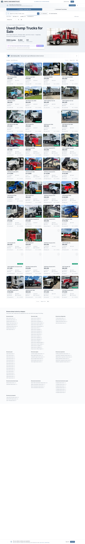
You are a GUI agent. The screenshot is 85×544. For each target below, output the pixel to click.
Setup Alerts (73, 5)
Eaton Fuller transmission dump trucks (39, 382)
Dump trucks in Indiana (36, 335)
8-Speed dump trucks (61, 382)
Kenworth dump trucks (11, 319)
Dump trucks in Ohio (35, 327)
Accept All (72, 541)
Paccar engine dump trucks (37, 358)
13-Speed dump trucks (61, 389)
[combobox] (11, 20)
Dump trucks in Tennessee (37, 321)
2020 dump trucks (10, 356)
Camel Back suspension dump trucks (64, 355)
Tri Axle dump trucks (61, 318)
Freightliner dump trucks (11, 324)
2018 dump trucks (10, 360)
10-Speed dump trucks (61, 384)
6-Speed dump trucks (61, 385)
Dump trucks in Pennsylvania (37, 326)
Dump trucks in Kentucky (36, 332)
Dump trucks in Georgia (36, 329)
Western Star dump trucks (12, 323)
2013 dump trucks (10, 368)
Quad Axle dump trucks (61, 319)
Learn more (42, 542)
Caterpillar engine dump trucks (38, 356)
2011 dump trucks (10, 371)
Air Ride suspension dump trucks (63, 353)
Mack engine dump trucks (37, 355)
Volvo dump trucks (10, 329)
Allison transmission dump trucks (38, 384)
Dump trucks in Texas (36, 319)
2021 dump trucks (10, 355)
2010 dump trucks (10, 373)
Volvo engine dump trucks (36, 361)
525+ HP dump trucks (11, 400)
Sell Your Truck (66, 1)
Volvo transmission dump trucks (37, 387)
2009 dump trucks (10, 374)
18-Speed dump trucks (61, 387)
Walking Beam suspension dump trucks (64, 356)
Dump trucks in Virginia (36, 340)
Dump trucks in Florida (36, 318)
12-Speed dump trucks (61, 390)
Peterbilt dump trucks (11, 321)
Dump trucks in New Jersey (37, 324)
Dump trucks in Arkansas (36, 331)
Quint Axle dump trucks (61, 323)
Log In (72, 1)
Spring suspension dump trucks (62, 358)
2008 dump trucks (10, 376)
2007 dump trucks (10, 377)
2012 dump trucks (10, 369)
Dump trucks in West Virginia (37, 348)
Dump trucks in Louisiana (36, 345)
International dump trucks (12, 326)
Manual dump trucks (11, 382)
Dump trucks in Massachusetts (37, 342)
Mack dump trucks (10, 318)
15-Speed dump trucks (61, 392)
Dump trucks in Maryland (36, 339)
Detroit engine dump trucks (37, 360)
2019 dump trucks (10, 358)
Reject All (67, 541)
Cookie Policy (46, 542)
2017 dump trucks (10, 361)
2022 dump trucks (10, 353)
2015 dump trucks (10, 364)
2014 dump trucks (10, 366)
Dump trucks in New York (36, 334)
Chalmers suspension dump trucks (63, 361)
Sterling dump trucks (11, 327)
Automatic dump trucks (11, 384)
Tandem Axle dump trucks (61, 321)
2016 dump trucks (10, 363)
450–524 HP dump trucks (12, 398)
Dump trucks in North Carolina (37, 323)
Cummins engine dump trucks (37, 353)
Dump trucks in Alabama (36, 337)
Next (77, 60)
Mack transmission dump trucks (38, 385)
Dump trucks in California (36, 347)
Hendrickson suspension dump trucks (64, 360)
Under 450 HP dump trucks (12, 397)
